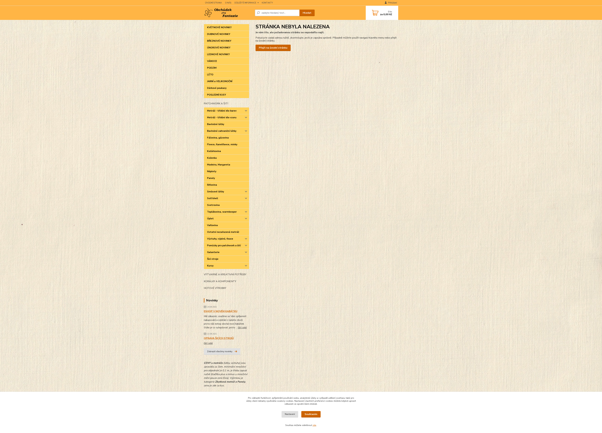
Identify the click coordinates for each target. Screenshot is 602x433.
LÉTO (210, 74)
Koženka (212, 157)
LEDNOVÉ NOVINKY (218, 54)
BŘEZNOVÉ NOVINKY (219, 40)
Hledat (307, 13)
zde (314, 425)
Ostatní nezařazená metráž (223, 232)
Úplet (210, 218)
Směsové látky (215, 191)
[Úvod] (228, 13)
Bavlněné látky (215, 124)
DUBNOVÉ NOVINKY (218, 34)
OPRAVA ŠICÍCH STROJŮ (219, 338)
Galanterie (213, 252)
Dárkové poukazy (217, 88)
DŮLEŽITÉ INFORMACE (245, 2)
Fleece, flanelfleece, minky (222, 144)
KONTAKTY (267, 2)
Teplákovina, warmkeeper (222, 211)
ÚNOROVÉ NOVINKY (218, 47)
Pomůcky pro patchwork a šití (224, 245)
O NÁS (228, 2)
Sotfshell (212, 198)
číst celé (242, 327)
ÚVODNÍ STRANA (213, 2)
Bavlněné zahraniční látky (221, 131)
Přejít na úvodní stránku (273, 48)
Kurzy (210, 265)
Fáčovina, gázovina (218, 137)
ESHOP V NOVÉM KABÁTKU (220, 311)
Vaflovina (212, 225)
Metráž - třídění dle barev (222, 110)
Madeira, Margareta (218, 164)
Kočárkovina (214, 151)
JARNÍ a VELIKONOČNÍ (219, 81)
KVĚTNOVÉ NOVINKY (219, 27)
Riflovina (212, 184)
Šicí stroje (212, 259)
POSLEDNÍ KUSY (216, 94)
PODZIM (212, 67)
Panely (211, 178)
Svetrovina (213, 205)
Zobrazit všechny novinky (219, 351)
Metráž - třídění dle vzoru (221, 117)
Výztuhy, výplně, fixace (220, 238)
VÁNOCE (212, 61)
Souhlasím (311, 414)
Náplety (211, 171)
